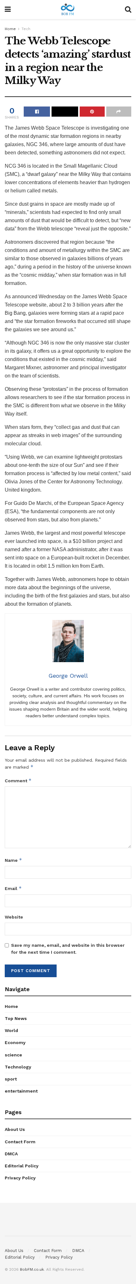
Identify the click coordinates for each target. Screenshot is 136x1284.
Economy (15, 1042)
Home (10, 29)
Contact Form (20, 1141)
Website (14, 916)
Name (13, 860)
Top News (16, 1018)
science (13, 1054)
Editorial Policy (22, 1165)
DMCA (11, 1153)
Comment (18, 780)
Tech (26, 29)
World (11, 1030)
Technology (18, 1066)
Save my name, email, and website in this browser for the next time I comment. (68, 949)
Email (13, 888)
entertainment (21, 1091)
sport (11, 1078)
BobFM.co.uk (32, 1269)
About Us (15, 1129)
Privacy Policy (20, 1177)
